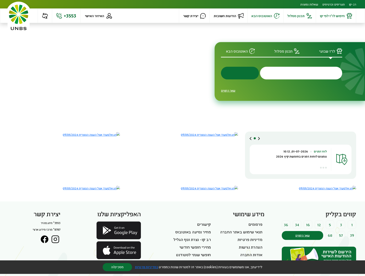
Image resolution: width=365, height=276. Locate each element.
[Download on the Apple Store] (119, 250)
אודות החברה (251, 254)
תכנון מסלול (296, 16)
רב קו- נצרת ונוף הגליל (192, 239)
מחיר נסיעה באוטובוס (193, 231)
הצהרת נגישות (250, 247)
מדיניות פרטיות (250, 239)
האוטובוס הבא (261, 16)
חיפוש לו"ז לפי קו (332, 16)
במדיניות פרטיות (146, 267)
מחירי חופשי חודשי (195, 247)
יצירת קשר (190, 16)
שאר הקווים (228, 90)
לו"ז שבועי (327, 51)
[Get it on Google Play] (119, 230)
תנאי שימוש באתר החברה (241, 231)
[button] (45, 16)
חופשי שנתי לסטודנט (193, 254)
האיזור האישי (94, 16)
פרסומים (255, 224)
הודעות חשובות (225, 16)
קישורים (204, 224)
